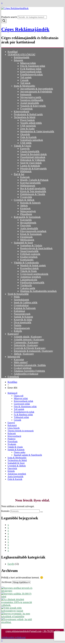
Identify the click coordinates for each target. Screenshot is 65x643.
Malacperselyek (28, 211)
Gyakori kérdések (23, 368)
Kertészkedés (26, 259)
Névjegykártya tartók (30, 97)
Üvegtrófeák (26, 108)
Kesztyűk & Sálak (23, 319)
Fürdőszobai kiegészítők (32, 282)
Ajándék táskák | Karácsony (28, 336)
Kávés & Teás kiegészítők (33, 191)
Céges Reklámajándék (25, 29)
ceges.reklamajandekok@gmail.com (23, 631)
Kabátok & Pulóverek (25, 308)
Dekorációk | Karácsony (26, 345)
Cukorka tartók (27, 288)
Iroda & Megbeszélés (24, 86)
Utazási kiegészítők (29, 151)
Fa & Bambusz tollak (30, 68)
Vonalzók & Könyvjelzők (33, 106)
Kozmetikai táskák (29, 268)
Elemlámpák (26, 237)
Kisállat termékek (29, 257)
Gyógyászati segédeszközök (34, 274)
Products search (9, 17)
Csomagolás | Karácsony (26, 342)
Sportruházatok (21, 299)
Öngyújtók (25, 225)
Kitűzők (18, 331)
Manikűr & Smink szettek (33, 265)
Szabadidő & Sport (23, 242)
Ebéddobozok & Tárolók (32, 194)
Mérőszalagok (27, 239)
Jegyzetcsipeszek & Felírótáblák (36, 91)
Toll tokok (25, 83)
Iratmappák (25, 94)
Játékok (24, 205)
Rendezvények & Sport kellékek (36, 248)
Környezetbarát (21, 111)
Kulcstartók (26, 220)
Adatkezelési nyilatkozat (26, 373)
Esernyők (25, 148)
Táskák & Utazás (22, 145)
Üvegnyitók (26, 197)
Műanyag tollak (28, 63)
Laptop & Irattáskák (30, 165)
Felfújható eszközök (30, 254)
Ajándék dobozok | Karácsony (29, 339)
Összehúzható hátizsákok (32, 157)
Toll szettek (26, 77)
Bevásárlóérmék (28, 222)
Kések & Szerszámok (31, 234)
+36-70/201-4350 (51, 631)
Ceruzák (24, 80)
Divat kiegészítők (22, 322)
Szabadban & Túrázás (31, 245)
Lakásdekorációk (28, 279)
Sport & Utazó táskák (31, 163)
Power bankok (27, 120)
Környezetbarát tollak (31, 71)
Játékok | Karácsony (24, 353)
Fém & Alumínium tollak (32, 66)
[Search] (4, 21)
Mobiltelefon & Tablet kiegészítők (37, 131)
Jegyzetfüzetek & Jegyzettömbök (36, 88)
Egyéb (11, 564)
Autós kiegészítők (29, 228)
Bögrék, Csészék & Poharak (34, 180)
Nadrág (17, 325)
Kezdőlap (12, 51)
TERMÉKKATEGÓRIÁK (21, 54)
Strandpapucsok (22, 328)
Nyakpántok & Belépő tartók (28, 114)
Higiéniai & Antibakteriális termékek (38, 291)
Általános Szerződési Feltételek (29, 371)
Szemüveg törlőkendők (31, 100)
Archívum (6, 582)
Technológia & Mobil (24, 117)
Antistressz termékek (30, 277)
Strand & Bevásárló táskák (33, 154)
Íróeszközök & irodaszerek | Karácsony (33, 351)
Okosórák (25, 134)
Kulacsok (25, 177)
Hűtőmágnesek (27, 185)
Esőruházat (19, 311)
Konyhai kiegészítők (30, 182)
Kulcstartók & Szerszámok (27, 217)
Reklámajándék (21, 57)
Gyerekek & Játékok (24, 200)
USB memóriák (28, 125)
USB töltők (26, 143)
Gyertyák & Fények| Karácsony (30, 348)
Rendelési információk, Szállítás (30, 365)
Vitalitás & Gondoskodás (26, 262)
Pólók (17, 296)
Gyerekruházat (21, 305)
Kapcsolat (19, 359)
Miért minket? (21, 362)
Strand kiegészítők (29, 251)
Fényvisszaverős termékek (33, 231)
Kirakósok (25, 208)
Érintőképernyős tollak (31, 74)
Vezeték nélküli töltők (31, 123)
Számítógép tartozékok (31, 140)
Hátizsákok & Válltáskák (32, 160)
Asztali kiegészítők (29, 103)
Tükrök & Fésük (28, 271)
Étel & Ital (19, 174)
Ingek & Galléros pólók (25, 302)
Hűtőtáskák (26, 171)
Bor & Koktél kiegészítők (33, 188)
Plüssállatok (26, 214)
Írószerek (18, 60)
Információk (14, 356)
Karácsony (13, 334)
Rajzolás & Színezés (30, 202)
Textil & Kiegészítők (18, 294)
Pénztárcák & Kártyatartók (33, 168)
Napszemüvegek (22, 314)
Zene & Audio (27, 128)
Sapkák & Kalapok (23, 316)
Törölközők (26, 285)
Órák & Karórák (28, 137)
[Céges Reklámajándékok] (32, 8)
